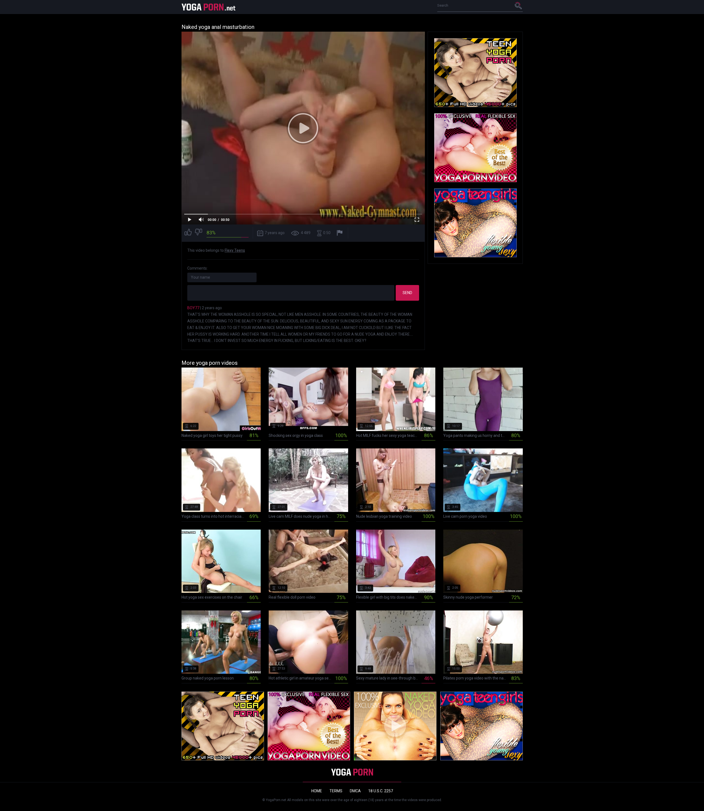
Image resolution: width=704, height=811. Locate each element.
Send (407, 293)
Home (316, 791)
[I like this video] (188, 233)
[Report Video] (340, 233)
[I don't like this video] (198, 233)
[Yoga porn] (209, 7)
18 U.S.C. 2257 (380, 791)
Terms (335, 791)
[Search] (519, 5)
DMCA (355, 791)
